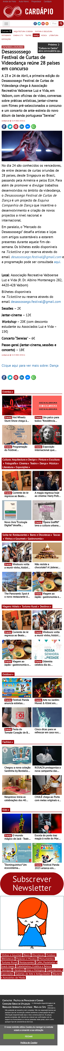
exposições (6, 38)
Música (53, 463)
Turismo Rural (29, 606)
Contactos (7, 1000)
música (44, 35)
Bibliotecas (8, 958)
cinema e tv (18, 35)
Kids (4, 809)
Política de (28, 1042)
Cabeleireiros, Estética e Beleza (34, 966)
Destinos (45, 606)
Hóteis (15, 606)
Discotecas (38, 955)
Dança (43, 463)
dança (36, 35)
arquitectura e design (23, 31)
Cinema (23, 463)
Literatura (7, 467)
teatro (28, 35)
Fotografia (11, 463)
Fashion (6, 742)
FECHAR (29, 1036)
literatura (53, 35)
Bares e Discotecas (40, 534)
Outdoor (7, 674)
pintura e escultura (43, 31)
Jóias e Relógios (35, 970)
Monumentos (46, 958)
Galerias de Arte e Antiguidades (33, 973)
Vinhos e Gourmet (15, 538)
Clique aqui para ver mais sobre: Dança (30, 365)
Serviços (6, 970)
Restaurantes (20, 534)
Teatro (33, 463)
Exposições (22, 467)
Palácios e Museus (26, 958)
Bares (27, 955)
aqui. (57, 261)
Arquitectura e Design (24, 459)
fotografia (6, 35)
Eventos (6, 391)
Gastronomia (35, 538)
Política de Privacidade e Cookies (28, 1000)
